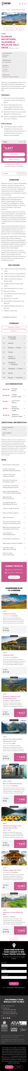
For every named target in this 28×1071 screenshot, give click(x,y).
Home (2, 9)
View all (14, 939)
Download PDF (14, 154)
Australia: (15, 569)
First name (4, 962)
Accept (9, 1067)
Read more (19, 164)
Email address (4, 974)
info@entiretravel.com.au (9, 1015)
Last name (4, 968)
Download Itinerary (14, 327)
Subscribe (14, 983)
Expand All (14, 331)
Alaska (8, 9)
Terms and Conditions (20, 987)
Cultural (6, 67)
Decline (19, 1067)
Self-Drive (6, 71)
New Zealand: (15, 572)
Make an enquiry (14, 159)
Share (20, 29)
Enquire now (14, 577)
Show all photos (10, 29)
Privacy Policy (7, 1056)
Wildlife (6, 69)
